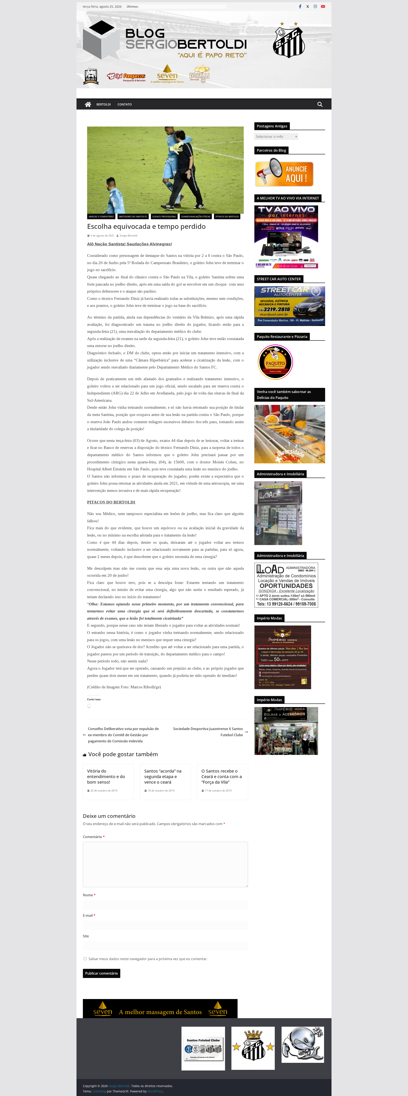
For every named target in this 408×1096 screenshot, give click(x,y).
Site (86, 936)
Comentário (94, 836)
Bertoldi (103, 104)
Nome (89, 895)
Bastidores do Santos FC (133, 216)
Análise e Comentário (101, 216)
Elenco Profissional (164, 216)
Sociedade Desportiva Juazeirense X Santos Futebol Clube (208, 731)
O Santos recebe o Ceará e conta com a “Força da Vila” (221, 776)
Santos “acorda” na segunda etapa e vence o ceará (162, 776)
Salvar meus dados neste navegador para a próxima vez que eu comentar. (148, 959)
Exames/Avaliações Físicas (195, 216)
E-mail (89, 915)
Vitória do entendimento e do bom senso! (106, 776)
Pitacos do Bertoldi (227, 216)
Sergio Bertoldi (128, 235)
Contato (125, 104)
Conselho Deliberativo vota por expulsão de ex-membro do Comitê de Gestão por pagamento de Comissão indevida (123, 734)
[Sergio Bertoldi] (88, 104)
